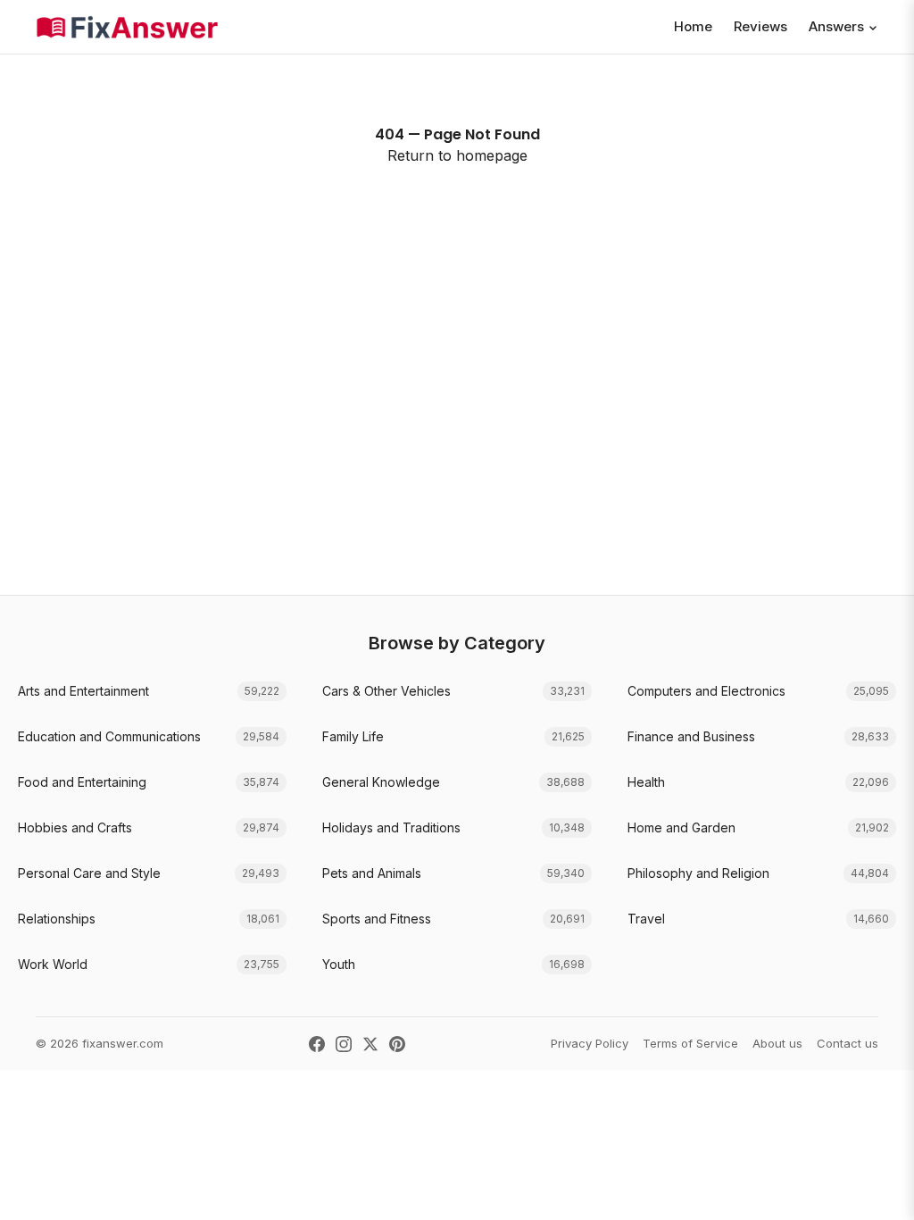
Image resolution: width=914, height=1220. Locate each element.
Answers (836, 26)
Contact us (847, 1043)
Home (693, 26)
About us (777, 1043)
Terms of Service (690, 1043)
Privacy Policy (589, 1043)
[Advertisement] (457, 416)
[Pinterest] (397, 1044)
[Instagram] (344, 1044)
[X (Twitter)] (370, 1044)
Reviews (760, 26)
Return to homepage (457, 155)
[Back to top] (873, 1187)
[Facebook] (317, 1044)
